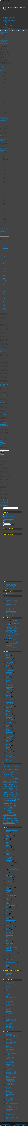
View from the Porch (10, 1111)
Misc (7, 906)
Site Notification (9, 935)
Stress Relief (9, 941)
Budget (7, 842)
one (4, 354)
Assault (7, 832)
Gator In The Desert (10, 1056)
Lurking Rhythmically (11, 1071)
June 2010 (8, 743)
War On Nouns (9, 961)
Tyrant (16, 820)
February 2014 (9, 683)
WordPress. (23, 1124)
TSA (7, 954)
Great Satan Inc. (9, 1000)
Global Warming (10, 876)
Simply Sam (8, 1026)
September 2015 (10, 664)
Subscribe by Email (8, 519)
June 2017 (8, 655)
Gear (7, 875)
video (1, 442)
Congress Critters (7, 774)
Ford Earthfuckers (13, 952)
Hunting (8, 891)
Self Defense (9, 924)
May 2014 (8, 679)
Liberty (7, 901)
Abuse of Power (10, 766)
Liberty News (9, 1008)
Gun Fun (8, 880)
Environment (9, 857)
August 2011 (9, 724)
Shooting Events (12, 931)
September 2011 (10, 722)
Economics (8, 853)
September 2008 (10, 756)
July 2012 (8, 709)
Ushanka (8, 1110)
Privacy (7, 918)
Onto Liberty (9, 1083)
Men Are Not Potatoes (11, 1077)
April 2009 (8, 749)
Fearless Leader (13, 790)
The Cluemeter (9, 1027)
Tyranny (10, 820)
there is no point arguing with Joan (4, 150)
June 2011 (8, 726)
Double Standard (10, 786)
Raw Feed (15, 515)
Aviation (8, 834)
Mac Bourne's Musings (11, 1072)
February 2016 (9, 658)
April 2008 (8, 760)
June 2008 (8, 758)
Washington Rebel (10, 1114)
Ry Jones (8, 977)
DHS (7, 850)
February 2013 (9, 699)
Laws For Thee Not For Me (9, 806)
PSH (14, 812)
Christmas (8, 846)
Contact (5, 24)
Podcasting (8, 911)
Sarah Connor (9, 1023)
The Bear (8, 636)
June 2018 (8, 654)
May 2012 (8, 711)
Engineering (9, 856)
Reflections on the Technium (12, 1019)
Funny (7, 873)
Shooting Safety (9, 933)
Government (9, 877)
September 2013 (10, 689)
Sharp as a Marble (10, 1096)
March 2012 (8, 714)
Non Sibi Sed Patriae (11, 1081)
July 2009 (8, 747)
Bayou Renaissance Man (11, 1041)
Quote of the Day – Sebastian (4, 119)
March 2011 (8, 730)
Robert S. (8, 1095)
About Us (5, 21)
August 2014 (9, 674)
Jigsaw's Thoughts (10, 1065)
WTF (7, 967)
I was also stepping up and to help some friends (4, 350)
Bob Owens (8, 1043)
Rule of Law (7, 815)
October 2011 (9, 721)
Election (10, 916)
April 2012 (8, 713)
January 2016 (9, 659)
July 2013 (8, 692)
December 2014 (9, 669)
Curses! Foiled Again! (11, 1047)
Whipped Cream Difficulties (12, 1117)
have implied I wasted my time (4, 139)
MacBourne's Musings (11, 1073)
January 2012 (9, 717)
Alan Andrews (9, 973)
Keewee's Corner (10, 1004)
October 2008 (9, 755)
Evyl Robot (8, 1051)
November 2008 (9, 754)
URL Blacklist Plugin (10, 588)
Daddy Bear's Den (10, 1049)
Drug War (5, 788)
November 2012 (9, 703)
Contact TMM (9, 25)
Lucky (7, 902)
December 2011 (9, 718)
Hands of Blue (11, 798)
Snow (7, 936)
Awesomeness (9, 835)
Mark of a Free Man (10, 1075)
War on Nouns (9, 822)
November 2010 (9, 736)
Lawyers (8, 899)
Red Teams (8, 1091)
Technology (8, 946)
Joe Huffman (3, 117)
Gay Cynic (8, 998)
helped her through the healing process (4, 424)
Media (7, 903)
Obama (10, 917)
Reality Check (9, 1088)
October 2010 (9, 737)
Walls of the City (9, 1113)
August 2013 (9, 691)
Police (7, 913)
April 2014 (8, 680)
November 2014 (9, 670)
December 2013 (9, 685)
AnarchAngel (9, 983)
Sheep (7, 928)
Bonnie (7, 989)
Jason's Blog (8, 1064)
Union (7, 956)
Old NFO (8, 623)
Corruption (6, 784)
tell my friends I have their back (4, 384)
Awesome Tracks (9, 769)
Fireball (12, 792)
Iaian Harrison (9, 1001)
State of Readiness (10, 937)
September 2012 (10, 706)
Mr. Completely (9, 1012)
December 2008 (9, 752)
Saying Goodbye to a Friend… (11, 626)
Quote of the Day (10, 921)
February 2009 (9, 751)
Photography (9, 910)
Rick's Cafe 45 (9, 1092)
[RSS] (4, 9)
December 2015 (9, 661)
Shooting (10, 816)
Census (7, 845)
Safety (14, 815)
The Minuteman (7, 3)
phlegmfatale (9, 631)
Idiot (11, 800)
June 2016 (8, 657)
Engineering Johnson (11, 997)
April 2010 (8, 745)
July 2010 (8, 741)
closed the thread (2, 444)
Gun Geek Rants (9, 1060)
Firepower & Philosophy (11, 1053)
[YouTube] (23, 7)
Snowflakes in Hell (10, 1101)
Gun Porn (8, 883)
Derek (7, 994)
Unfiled (1, 33)
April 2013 (8, 696)
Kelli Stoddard (9, 1005)
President (9, 812)
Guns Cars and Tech (10, 1061)
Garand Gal (8, 1054)
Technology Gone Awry (11, 947)
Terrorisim (8, 948)
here (1, 135)
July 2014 (8, 676)
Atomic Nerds (9, 1039)
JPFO (7, 898)
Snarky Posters (9, 1099)
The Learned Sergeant (11, 1028)
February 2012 (9, 715)
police (13, 810)
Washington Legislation (11, 962)
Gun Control (14, 866)
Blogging (8, 839)
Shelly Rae (8, 1024)
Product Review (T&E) (11, 920)
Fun (7, 872)
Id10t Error (8, 892)
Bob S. (7, 1045)
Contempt (11, 779)
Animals (8, 831)
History (7, 888)
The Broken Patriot (10, 1105)
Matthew (8, 1009)
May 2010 (8, 744)
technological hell (12, 818)
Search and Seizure (13, 869)
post (1, 440)
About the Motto (7, 18)
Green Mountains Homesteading (10, 1058)
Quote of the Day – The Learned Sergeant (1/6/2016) (12, 614)
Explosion (14, 788)
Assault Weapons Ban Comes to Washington (11, 611)
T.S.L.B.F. (8, 1102)
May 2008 (8, 759)
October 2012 (9, 704)
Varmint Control (9, 959)
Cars (7, 843)
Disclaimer (5, 27)
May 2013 (8, 695)
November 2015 (9, 662)
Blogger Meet (12, 905)
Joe (7, 132)
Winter (7, 963)
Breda (7, 1046)
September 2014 (10, 673)
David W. (8, 993)
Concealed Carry (15, 864)
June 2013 (8, 694)
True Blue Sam (9, 1109)
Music (7, 907)
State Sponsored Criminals (12, 586)
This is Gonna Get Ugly (11, 600)
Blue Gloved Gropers (10, 770)
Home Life (8, 890)
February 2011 (9, 732)
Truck (7, 951)
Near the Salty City (10, 1013)
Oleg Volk (8, 1017)
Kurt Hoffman (9, 1068)
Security (5, 816)
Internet (8, 894)
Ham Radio (8, 886)
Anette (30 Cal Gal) (10, 985)
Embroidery (11, 926)
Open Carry (14, 868)
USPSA (7, 958)
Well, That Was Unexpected (4, 41)
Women (7, 965)
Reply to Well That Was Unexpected (4, 230)
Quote (17, 813)
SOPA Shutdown (4, 43)
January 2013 (9, 700)
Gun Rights (11, 862)
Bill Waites (8, 987)
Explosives (5, 790)
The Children (9, 950)
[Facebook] (17, 7)
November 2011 (9, 719)
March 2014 (8, 681)
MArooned (8, 1076)
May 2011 (8, 728)
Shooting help (9, 932)
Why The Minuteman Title (9, 17)
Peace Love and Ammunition (12, 1086)
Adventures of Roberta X (11, 1035)
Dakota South (9, 1050)
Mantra (18, 1124)
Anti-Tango (8, 974)
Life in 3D (8, 1069)
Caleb (7, 990)
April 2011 (8, 729)
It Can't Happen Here (11, 585)
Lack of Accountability (11, 801)
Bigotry (7, 838)
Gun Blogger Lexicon (11, 584)
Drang (7, 634)
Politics (7, 914)
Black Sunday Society (11, 1042)
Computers (8, 847)
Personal (8, 909)
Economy (10, 788)
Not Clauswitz (9, 1015)
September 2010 (10, 739)
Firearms (6, 792)
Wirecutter (8, 1118)
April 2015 (8, 666)
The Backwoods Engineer (12, 1103)
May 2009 (8, 748)
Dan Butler (8, 992)
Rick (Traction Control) (11, 1020)
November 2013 (9, 687)
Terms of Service (10, 28)
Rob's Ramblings (10, 1094)
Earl (7, 996)
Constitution (9, 849)
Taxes (7, 944)
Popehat (8, 1087)
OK (4, 509)
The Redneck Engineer (11, 1107)
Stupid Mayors (9, 943)
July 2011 (8, 725)
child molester (15, 773)
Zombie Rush (9, 1120)
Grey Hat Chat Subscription (9, 20)
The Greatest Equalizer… (11, 598)
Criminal (12, 784)
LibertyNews (9, 628)
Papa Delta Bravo (10, 1084)
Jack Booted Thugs (10, 896)
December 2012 (9, 702)
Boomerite (15, 771)
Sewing (7, 925)
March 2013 (8, 698)
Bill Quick (8, 986)
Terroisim (5, 820)
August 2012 (9, 707)
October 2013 (9, 688)
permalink (2, 449)
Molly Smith (8, 1011)
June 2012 (8, 710)
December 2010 (9, 734)
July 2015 (8, 665)
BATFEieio (8, 836)
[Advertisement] (11, 557)
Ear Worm (8, 851)
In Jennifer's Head (10, 1062)
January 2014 (9, 684)
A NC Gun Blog (9, 1034)
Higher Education (10, 887)
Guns (7, 884)
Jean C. (7, 1002)
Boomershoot (6, 773)
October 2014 (9, 672)
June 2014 (8, 677)
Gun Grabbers (9, 881)
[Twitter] (5, 7)
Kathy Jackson (9, 1066)
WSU (7, 966)
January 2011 (9, 733)
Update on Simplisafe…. (11, 607)
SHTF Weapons (9, 1098)
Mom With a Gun (10, 1079)
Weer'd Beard (9, 1116)
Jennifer (2, 228)
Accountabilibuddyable (11, 830)
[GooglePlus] (11, 7)
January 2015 (9, 668)
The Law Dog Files (10, 1106)
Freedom (16, 792)
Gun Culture (9, 879)
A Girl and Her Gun (10, 982)
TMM (2, 66)
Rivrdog (7, 1022)
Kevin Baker (8, 1007)
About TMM (8, 23)
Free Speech (9, 860)
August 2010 (9, 740)
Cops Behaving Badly (10, 780)
